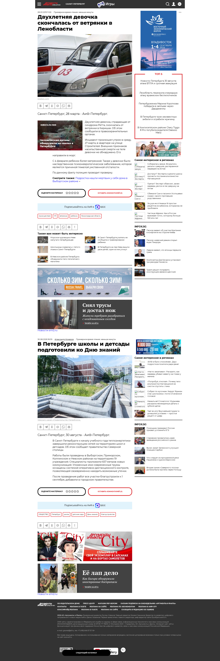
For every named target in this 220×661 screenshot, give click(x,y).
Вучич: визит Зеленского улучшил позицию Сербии (163, 449)
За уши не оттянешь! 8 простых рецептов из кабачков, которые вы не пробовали (164, 205)
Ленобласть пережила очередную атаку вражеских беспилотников (158, 94)
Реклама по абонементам (122, 607)
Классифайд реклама (67, 610)
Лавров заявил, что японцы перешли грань (164, 251)
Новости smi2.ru (47, 330)
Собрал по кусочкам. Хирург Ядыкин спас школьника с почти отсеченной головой (164, 393)
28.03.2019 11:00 (44, 12)
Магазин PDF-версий (107, 603)
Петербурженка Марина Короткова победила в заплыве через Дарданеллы (158, 106)
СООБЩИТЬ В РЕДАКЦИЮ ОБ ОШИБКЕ (137, 610)
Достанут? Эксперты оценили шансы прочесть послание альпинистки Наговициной (164, 176)
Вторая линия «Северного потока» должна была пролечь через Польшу (164, 469)
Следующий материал (86, 653)
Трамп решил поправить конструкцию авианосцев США (161, 271)
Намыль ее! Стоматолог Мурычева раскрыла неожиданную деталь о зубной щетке (163, 403)
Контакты (61, 607)
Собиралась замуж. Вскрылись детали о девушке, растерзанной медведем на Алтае (162, 166)
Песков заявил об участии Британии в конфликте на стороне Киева (164, 231)
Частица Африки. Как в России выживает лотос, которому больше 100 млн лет (163, 215)
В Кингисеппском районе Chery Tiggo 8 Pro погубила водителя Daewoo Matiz (158, 130)
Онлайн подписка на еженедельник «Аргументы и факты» (148, 603)
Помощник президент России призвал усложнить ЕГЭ (161, 429)
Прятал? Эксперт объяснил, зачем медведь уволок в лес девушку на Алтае (163, 186)
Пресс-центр (89, 603)
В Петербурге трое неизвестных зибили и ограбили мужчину (158, 118)
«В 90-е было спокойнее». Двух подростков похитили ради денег (163, 363)
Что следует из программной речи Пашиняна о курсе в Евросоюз (163, 459)
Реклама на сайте (98, 607)
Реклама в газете (78, 607)
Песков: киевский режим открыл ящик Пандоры (162, 241)
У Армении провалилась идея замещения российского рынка (161, 439)
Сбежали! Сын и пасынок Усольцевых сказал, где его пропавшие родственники (164, 195)
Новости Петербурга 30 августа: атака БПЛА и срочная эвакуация (158, 82)
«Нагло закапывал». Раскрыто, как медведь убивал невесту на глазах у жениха (164, 374)
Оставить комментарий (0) (110, 193)
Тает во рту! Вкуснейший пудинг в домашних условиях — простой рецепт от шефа (163, 413)
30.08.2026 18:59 (45, 339)
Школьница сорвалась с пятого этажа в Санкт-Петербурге (65, 248)
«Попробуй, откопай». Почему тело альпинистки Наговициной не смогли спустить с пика (163, 383)
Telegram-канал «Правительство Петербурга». (59, 420)
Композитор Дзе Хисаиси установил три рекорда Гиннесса (164, 261)
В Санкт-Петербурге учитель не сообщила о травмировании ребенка (113, 239)
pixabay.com (43, 99)
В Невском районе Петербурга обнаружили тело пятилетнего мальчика (64, 259)
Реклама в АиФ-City (147, 607)
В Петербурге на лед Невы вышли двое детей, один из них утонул (113, 248)
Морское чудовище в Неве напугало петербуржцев (62, 238)
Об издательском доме (68, 603)
